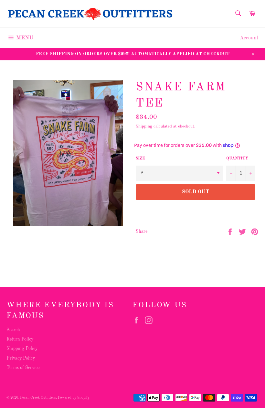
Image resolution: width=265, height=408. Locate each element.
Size (140, 158)
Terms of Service (22, 367)
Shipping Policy (21, 348)
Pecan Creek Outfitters (38, 398)
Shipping (144, 126)
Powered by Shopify (74, 398)
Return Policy (19, 339)
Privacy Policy (20, 358)
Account (249, 38)
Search (13, 330)
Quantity (237, 158)
